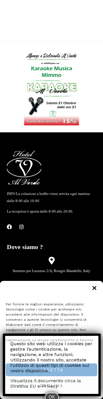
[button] (94, 288)
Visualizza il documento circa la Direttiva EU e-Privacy (45, 383)
